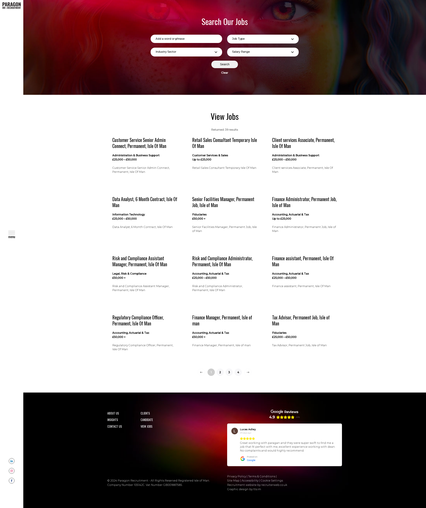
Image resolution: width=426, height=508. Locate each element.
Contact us (114, 426)
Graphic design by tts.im (244, 492)
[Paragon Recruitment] (11, 5)
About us (113, 413)
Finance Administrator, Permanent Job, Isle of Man (304, 202)
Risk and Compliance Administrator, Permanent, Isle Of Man (222, 261)
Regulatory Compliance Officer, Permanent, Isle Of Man (138, 320)
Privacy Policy (236, 479)
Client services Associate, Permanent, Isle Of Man (303, 143)
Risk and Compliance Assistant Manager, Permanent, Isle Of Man (139, 261)
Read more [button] (247, 454)
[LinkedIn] (11, 461)
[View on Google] (234, 431)
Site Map (233, 484)
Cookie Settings (272, 484)
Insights (112, 420)
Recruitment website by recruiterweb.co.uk (257, 488)
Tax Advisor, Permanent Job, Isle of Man (301, 320)
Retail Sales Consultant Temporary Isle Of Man (224, 143)
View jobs (146, 426)
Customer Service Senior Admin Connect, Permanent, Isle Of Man (139, 143)
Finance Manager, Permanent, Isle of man (222, 320)
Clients (145, 413)
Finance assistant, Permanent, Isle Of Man (303, 261)
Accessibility (250, 484)
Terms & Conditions (261, 479)
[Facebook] (11, 481)
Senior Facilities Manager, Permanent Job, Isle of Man (223, 202)
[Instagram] (11, 471)
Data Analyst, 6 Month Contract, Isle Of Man (144, 202)
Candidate (147, 420)
